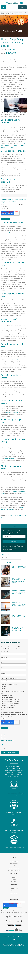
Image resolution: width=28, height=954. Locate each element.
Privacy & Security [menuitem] (8, 936)
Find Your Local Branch (9, 752)
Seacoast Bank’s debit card (19, 360)
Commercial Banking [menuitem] (14, 865)
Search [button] (14, 526)
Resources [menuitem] (14, 884)
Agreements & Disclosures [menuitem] (14, 870)
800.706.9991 (7, 740)
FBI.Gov (16, 412)
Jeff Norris (12, 49)
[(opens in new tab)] (7, 53)
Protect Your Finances (12, 12)
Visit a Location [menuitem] (14, 890)
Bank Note (3, 12)
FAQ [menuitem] (14, 939)
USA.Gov (8, 412)
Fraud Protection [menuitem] (14, 893)
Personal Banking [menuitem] (14, 861)
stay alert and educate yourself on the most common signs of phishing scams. (14, 145)
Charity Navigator (9, 458)
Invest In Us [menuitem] (14, 881)
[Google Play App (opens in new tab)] (18, 926)
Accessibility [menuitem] (16, 936)
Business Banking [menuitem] (14, 863)
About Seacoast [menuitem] (14, 873)
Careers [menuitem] (14, 879)
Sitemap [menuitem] (23, 936)
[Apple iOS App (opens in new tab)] (10, 926)
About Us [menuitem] (14, 877)
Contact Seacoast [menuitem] (14, 888)
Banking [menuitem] (14, 857)
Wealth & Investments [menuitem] (14, 868)
